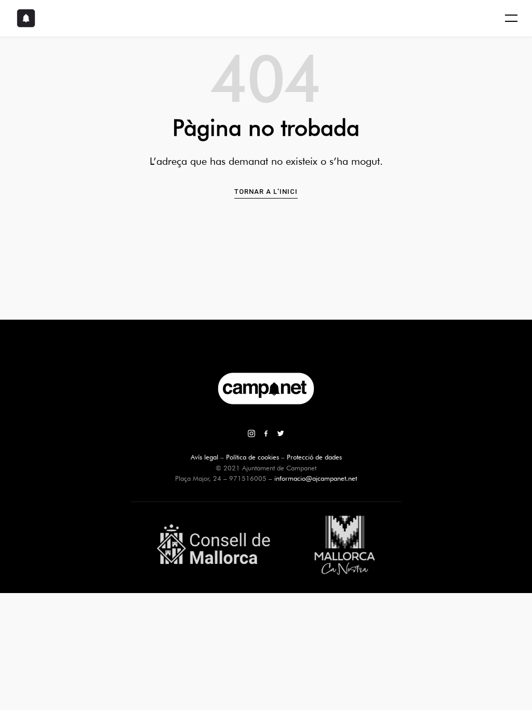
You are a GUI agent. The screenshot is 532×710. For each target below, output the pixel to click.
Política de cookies (252, 457)
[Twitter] (280, 434)
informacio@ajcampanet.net (315, 478)
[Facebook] (266, 434)
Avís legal (204, 457)
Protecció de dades (314, 457)
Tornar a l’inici (266, 191)
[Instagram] (251, 434)
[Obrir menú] (511, 18)
